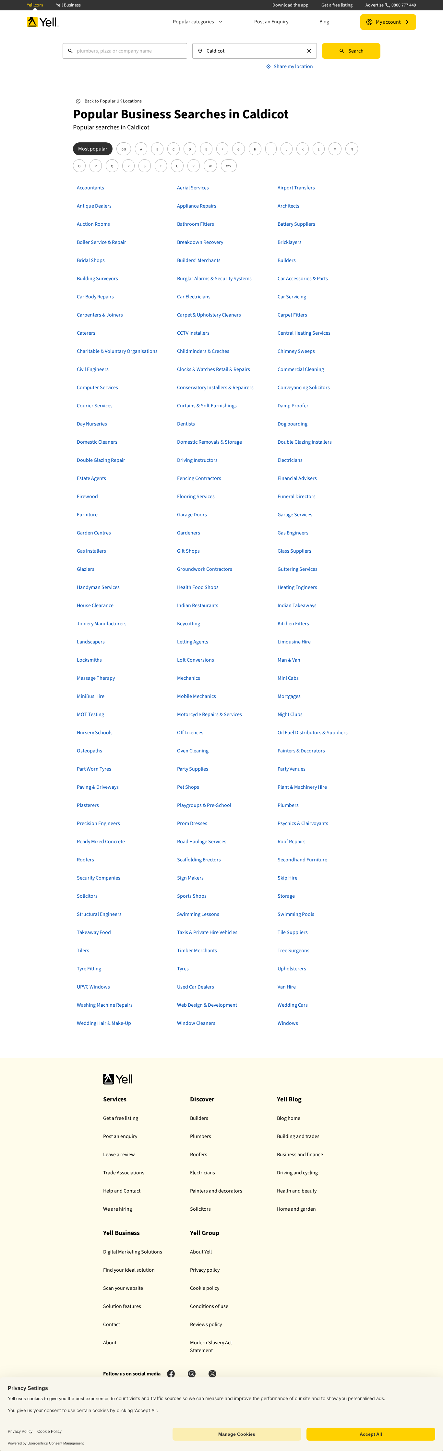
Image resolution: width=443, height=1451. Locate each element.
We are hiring (117, 1209)
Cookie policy (204, 1288)
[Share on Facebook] (171, 1374)
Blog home (288, 1118)
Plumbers (200, 1136)
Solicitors (200, 1209)
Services (114, 1099)
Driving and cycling (297, 1172)
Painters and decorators (216, 1190)
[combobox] (125, 51)
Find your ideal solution (129, 1270)
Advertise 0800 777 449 (390, 5)
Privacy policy (205, 1270)
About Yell (201, 1251)
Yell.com (35, 5)
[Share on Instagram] (192, 1374)
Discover (202, 1099)
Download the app (290, 5)
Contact (111, 1324)
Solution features (122, 1306)
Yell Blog (289, 1099)
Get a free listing (337, 5)
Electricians (202, 1172)
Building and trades (298, 1136)
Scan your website (123, 1288)
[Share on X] (212, 1374)
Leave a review (119, 1154)
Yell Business (68, 5)
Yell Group (204, 1233)
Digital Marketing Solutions (132, 1251)
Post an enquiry (120, 1136)
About (109, 1342)
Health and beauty (297, 1190)
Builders (199, 1118)
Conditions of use (209, 1306)
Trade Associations (123, 1172)
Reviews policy (206, 1324)
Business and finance (300, 1154)
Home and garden (296, 1209)
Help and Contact (121, 1190)
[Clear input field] (309, 51)
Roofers (198, 1154)
